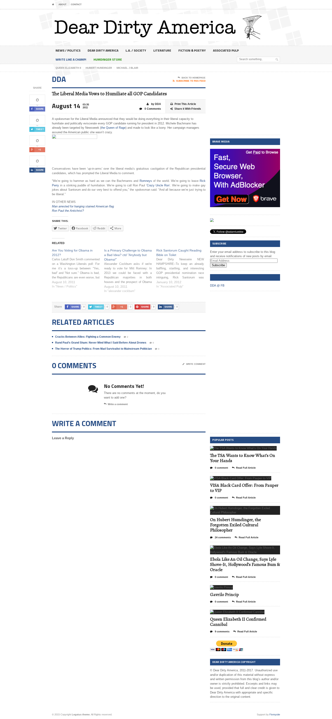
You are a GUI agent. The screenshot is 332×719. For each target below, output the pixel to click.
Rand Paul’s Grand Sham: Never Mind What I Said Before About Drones (100, 342)
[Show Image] (238, 450)
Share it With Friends (187, 108)
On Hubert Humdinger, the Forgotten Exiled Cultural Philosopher (235, 525)
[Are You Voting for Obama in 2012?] (78, 268)
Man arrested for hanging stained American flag (83, 206)
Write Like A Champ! (71, 59)
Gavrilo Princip (224, 594)
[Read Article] (249, 450)
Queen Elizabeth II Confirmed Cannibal (238, 621)
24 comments (222, 537)
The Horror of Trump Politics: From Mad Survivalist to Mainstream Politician (103, 348)
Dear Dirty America (103, 50)
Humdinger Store (108, 59)
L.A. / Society (136, 50)
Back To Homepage (194, 77)
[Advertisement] (245, 103)
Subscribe (218, 265)
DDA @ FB (218, 277)
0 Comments (152, 108)
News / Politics (68, 50)
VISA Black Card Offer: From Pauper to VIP (244, 488)
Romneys (146, 181)
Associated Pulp (226, 50)
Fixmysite (274, 714)
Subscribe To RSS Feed (191, 81)
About (62, 4)
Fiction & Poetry (192, 50)
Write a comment (118, 404)
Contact (76, 4)
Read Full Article (246, 467)
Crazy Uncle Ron (158, 185)
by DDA (155, 104)
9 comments (221, 631)
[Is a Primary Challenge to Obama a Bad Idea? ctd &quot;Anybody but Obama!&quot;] (130, 270)
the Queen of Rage (113, 127)
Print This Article (185, 104)
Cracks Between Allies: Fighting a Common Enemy (88, 336)
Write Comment (196, 364)
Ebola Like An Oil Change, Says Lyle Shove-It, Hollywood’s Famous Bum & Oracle (245, 564)
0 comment (221, 467)
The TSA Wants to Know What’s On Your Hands (242, 458)
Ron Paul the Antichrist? (68, 210)
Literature (162, 50)
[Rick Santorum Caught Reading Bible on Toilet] (182, 268)
